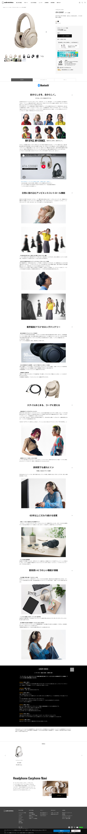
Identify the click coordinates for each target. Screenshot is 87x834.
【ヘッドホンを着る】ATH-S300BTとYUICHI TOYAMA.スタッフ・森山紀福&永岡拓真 (38, 184)
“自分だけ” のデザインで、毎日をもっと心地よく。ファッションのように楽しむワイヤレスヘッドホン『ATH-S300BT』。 (42, 421)
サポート (26, 2)
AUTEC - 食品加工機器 (66, 818)
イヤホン (20, 815)
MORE (59, 795)
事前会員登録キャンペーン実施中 (67, 69)
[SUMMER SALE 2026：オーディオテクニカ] (67, 56)
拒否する (76, 830)
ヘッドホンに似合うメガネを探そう (28, 186)
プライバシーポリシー (38, 830)
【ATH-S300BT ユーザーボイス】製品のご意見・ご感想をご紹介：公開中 (35, 181)
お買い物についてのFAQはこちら (65, 67)
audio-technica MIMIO (66, 817)
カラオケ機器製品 (32, 814)
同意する (62, 830)
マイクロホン (21, 817)
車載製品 (20, 821)
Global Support (43, 815)
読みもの (59, 2)
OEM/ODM (31, 817)
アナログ (20, 818)
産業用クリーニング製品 (33, 815)
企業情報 (46, 2)
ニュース (40, 2)
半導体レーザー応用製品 (33, 818)
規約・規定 (20, 827)
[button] (45, 31)
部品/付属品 (21, 822)
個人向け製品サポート (44, 812)
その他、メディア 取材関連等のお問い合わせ (55, 813)
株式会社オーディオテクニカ (67, 812)
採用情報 (52, 2)
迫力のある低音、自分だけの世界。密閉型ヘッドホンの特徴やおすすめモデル (36, 183)
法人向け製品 (33, 2)
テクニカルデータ (43, 79)
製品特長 (21, 79)
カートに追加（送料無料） (64, 35)
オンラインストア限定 (22, 812)
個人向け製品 (19, 2)
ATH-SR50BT (30, 716)
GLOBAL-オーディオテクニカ (67, 815)
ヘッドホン (20, 814)
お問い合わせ (53, 810)
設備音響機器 (31, 812)
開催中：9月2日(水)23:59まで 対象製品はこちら (65, 57)
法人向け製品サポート (44, 814)
